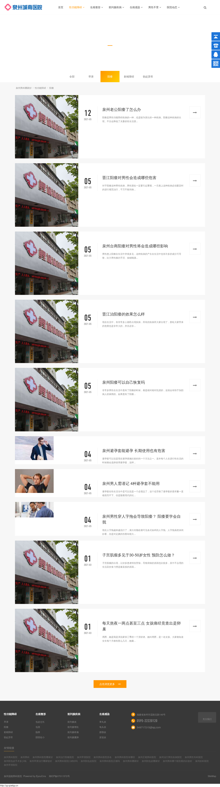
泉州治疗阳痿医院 (65, 757)
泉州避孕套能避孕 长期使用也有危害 (133, 450)
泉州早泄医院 (84, 757)
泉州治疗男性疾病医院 (170, 757)
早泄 (91, 76)
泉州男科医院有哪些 (125, 757)
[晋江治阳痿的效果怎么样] (46, 331)
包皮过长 (40, 721)
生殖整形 (95, 7)
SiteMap (212, 776)
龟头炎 (102, 727)
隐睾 (38, 732)
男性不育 (153, 7)
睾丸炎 (102, 721)
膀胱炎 (102, 732)
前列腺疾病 (115, 7)
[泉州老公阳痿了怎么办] (46, 126)
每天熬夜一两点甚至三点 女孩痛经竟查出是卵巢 (141, 626)
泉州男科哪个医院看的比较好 (177, 761)
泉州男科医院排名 (103, 757)
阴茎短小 (40, 737)
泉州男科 (24, 757)
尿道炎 (102, 737)
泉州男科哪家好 (24, 87)
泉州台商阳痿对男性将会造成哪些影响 (135, 245)
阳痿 (110, 76)
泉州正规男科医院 (147, 757)
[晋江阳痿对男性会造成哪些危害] (46, 195)
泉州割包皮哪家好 (151, 761)
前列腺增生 (73, 727)
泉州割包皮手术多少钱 (15, 761)
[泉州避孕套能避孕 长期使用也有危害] (46, 448)
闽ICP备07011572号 (59, 776)
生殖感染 (135, 7)
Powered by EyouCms (34, 776)
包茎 (38, 727)
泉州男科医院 (10, 757)
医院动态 (172, 7)
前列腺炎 (72, 721)
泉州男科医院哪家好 (43, 757)
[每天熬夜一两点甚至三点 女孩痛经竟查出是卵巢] (46, 640)
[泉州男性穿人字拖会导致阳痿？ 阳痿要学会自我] (46, 509)
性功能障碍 (75, 7)
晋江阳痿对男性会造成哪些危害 (129, 177)
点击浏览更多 (107, 684)
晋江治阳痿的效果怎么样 (123, 314)
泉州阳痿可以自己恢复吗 (123, 382)
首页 (60, 7)
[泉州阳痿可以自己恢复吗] (46, 399)
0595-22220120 (147, 721)
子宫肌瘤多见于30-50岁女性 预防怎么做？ (138, 555)
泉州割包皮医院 (88, 761)
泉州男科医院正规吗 (110, 761)
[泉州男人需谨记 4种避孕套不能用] (46, 481)
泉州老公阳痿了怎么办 (121, 109)
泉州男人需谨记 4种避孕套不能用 (131, 483)
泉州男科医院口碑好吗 (66, 761)
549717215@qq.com (149, 727)
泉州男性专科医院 (194, 757)
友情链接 (9, 748)
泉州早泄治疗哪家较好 (40, 761)
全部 (72, 76)
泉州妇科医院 (202, 761)
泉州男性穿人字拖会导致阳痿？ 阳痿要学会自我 (141, 519)
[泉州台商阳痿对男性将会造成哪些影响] (46, 263)
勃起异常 (148, 76)
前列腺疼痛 (73, 732)
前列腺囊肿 (73, 737)
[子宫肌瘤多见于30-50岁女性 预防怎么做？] (46, 572)
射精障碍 (129, 76)
